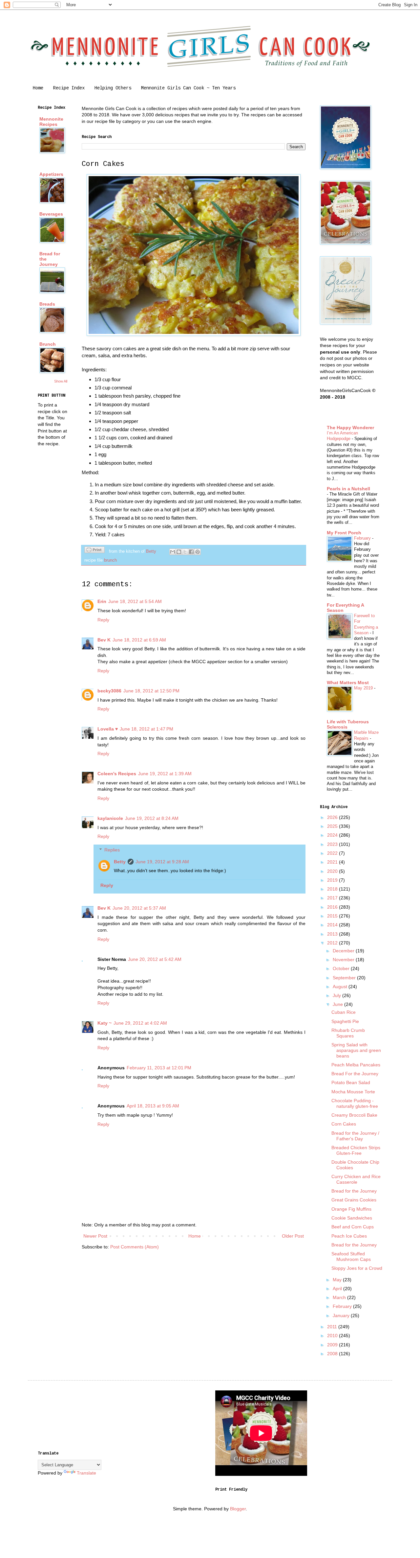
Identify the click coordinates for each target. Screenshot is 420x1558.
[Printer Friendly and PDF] (94, 550)
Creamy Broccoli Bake (354, 1115)
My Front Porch (344, 532)
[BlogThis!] (179, 551)
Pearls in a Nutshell (348, 488)
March (340, 1297)
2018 (333, 889)
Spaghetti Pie (345, 1021)
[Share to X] (185, 551)
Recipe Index (69, 88)
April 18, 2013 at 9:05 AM (153, 1105)
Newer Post (95, 1236)
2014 (333, 924)
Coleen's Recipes (116, 773)
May (338, 1279)
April (338, 1288)
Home (38, 88)
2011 (332, 1326)
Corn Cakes (343, 1124)
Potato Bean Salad (350, 1082)
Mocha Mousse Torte (353, 1091)
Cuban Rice (343, 1012)
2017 (333, 897)
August (340, 986)
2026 (333, 817)
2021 (333, 862)
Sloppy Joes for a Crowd (356, 1268)
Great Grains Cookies (353, 1199)
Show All (60, 381)
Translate (86, 1473)
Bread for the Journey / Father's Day (355, 1135)
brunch (110, 560)
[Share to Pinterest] (197, 551)
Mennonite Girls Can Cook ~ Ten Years (188, 88)
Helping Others (112, 88)
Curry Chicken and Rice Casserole (356, 1179)
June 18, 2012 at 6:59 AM (139, 639)
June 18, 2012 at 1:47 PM (146, 729)
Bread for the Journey (354, 1191)
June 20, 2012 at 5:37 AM (139, 908)
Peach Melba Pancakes (355, 1064)
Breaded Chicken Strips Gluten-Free (355, 1150)
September (345, 977)
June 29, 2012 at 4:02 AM (140, 1023)
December (344, 950)
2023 (333, 844)
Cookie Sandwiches (351, 1218)
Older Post (293, 1236)
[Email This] (172, 551)
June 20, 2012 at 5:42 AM (154, 959)
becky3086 (109, 690)
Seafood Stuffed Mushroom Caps (351, 1256)
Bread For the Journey (354, 1073)
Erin (101, 601)
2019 (333, 880)
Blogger (238, 1508)
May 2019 (364, 688)
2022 (333, 853)
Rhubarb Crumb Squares (348, 1033)
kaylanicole (110, 818)
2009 (333, 1344)
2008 (333, 1353)
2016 (333, 907)
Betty (120, 861)
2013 (333, 934)
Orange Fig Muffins (351, 1209)
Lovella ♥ (107, 729)
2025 (333, 826)
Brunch (47, 344)
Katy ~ (104, 1023)
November (344, 959)
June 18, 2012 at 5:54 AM (135, 601)
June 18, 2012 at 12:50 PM (151, 690)
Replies (112, 849)
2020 (333, 871)
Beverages (51, 214)
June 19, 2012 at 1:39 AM (165, 773)
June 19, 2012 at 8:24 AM (151, 818)
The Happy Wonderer (350, 427)
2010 (333, 1335)
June (338, 1004)
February (363, 538)
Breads (47, 304)
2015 (333, 916)
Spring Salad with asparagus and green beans (356, 1050)
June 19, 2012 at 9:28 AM (162, 861)
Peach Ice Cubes (349, 1236)
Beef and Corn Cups (352, 1226)
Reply (103, 619)
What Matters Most (348, 682)
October (342, 968)
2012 (333, 942)
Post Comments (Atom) (134, 1246)
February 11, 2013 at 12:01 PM (159, 1067)
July (337, 995)
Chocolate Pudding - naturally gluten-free (354, 1103)
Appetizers (51, 174)
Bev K (104, 639)
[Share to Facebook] (191, 551)
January (342, 1315)
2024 (333, 835)
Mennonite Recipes (51, 121)
